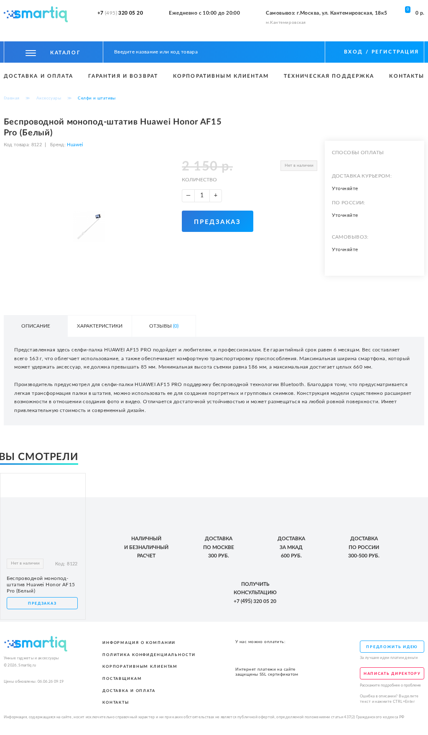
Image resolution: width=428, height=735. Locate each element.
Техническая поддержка (329, 76)
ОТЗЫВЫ (163, 325)
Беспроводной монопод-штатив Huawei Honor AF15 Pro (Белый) (41, 585)
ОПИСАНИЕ (35, 325)
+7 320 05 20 (120, 13)
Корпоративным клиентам (221, 76)
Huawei (74, 144)
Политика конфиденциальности (149, 655)
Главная (12, 98)
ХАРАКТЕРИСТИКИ (99, 325)
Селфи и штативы (96, 98)
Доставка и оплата (38, 76)
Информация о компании (139, 643)
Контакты (406, 76)
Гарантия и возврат (123, 76)
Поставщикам (122, 679)
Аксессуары (48, 98)
